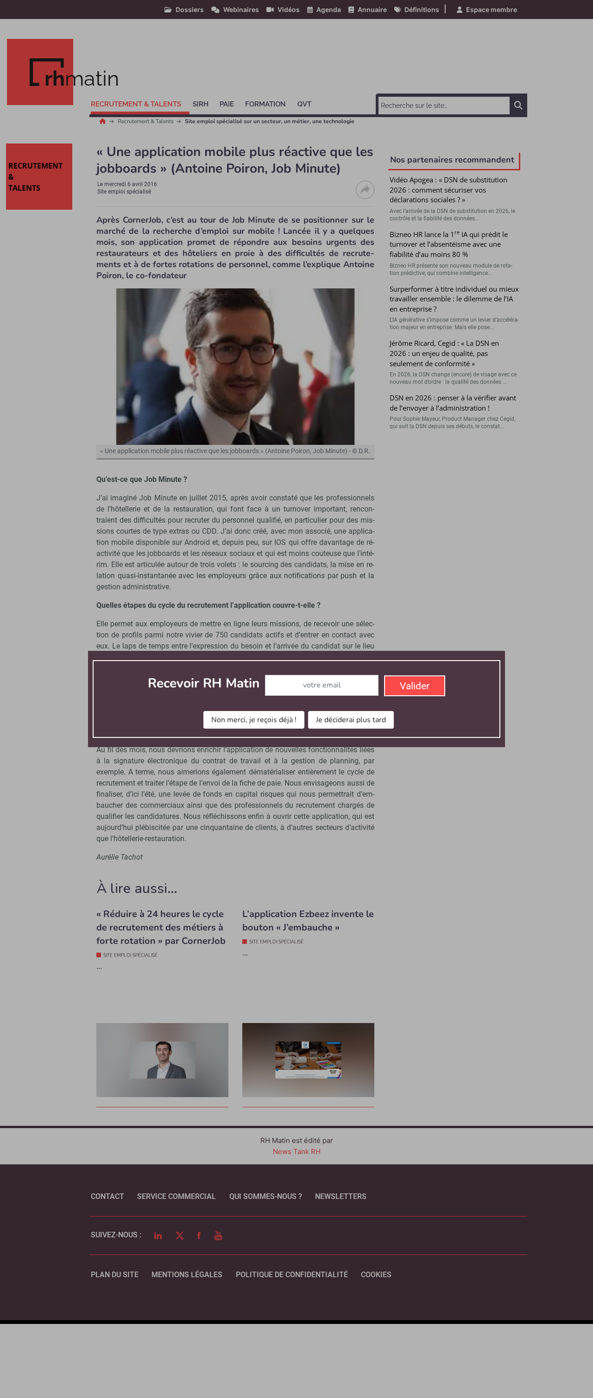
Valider (414, 686)
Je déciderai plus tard (351, 720)
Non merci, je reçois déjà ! (253, 720)
